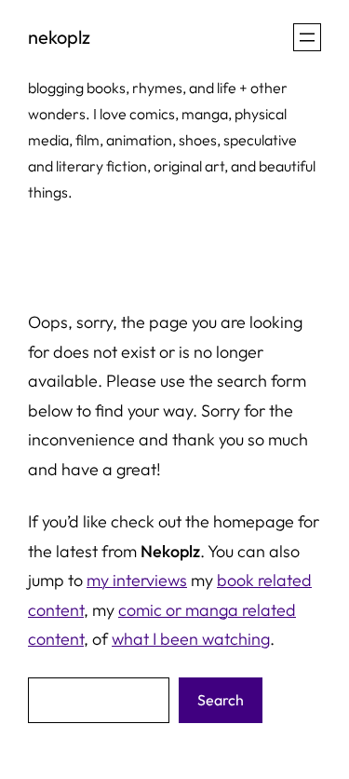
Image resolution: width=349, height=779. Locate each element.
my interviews (137, 580)
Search (220, 699)
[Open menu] (307, 37)
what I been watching (191, 638)
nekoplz (59, 36)
